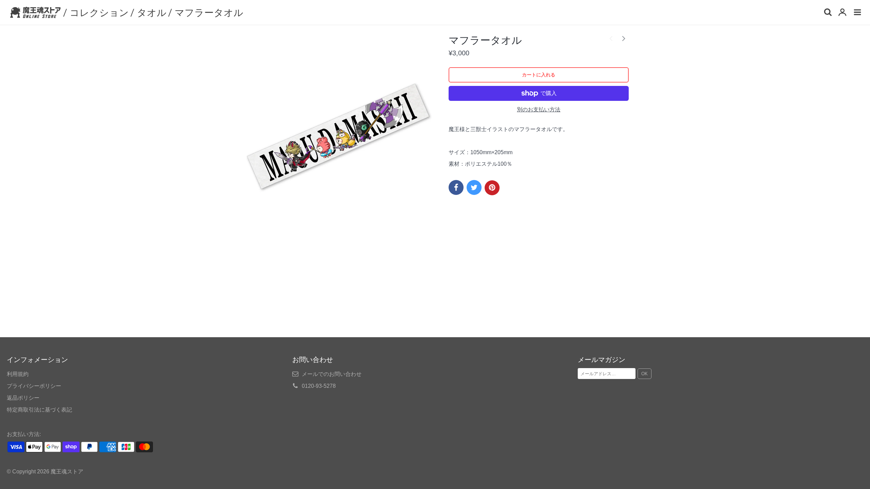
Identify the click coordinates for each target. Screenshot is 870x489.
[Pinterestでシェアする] (492, 187)
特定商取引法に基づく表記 (39, 410)
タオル (152, 12)
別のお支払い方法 (538, 109)
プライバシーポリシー (34, 386)
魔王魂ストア (67, 471)
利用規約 (18, 374)
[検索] (827, 12)
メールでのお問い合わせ (332, 374)
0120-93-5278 (319, 386)
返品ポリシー (23, 398)
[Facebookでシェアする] (456, 187)
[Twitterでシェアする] (474, 187)
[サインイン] (842, 12)
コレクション (99, 12)
